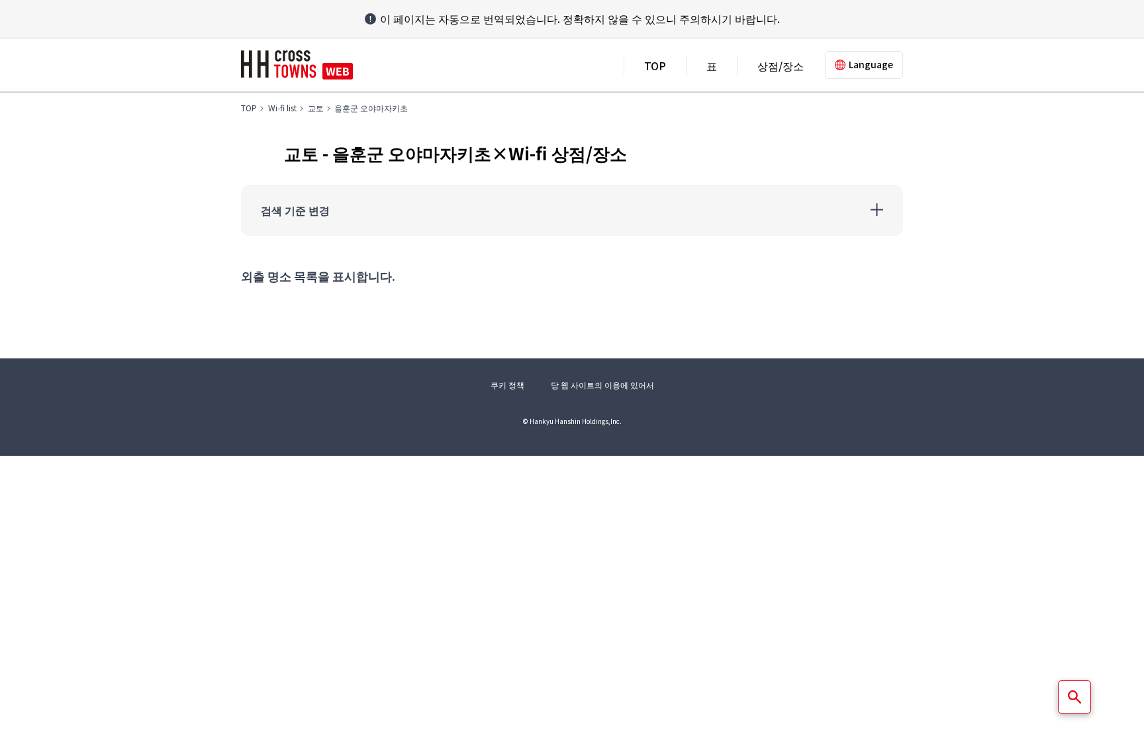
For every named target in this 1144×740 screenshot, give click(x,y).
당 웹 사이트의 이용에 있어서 (602, 384)
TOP (655, 66)
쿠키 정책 (507, 384)
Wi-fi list (282, 107)
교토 (316, 107)
